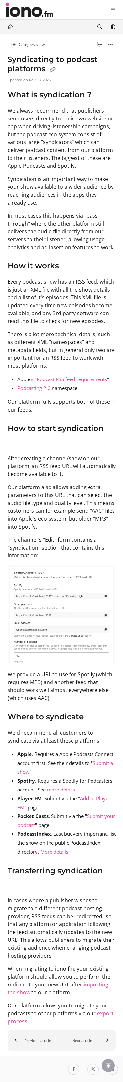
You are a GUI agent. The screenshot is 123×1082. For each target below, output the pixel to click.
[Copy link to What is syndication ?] (101, 95)
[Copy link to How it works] (69, 266)
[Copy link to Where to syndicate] (94, 717)
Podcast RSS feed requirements (72, 379)
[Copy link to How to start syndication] (17, 442)
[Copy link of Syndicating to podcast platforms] (53, 69)
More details (54, 851)
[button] (35, 1040)
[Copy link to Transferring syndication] (17, 885)
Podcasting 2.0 (34, 388)
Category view (31, 44)
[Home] (29, 10)
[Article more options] (110, 44)
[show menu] (113, 10)
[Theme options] (113, 27)
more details (61, 789)
